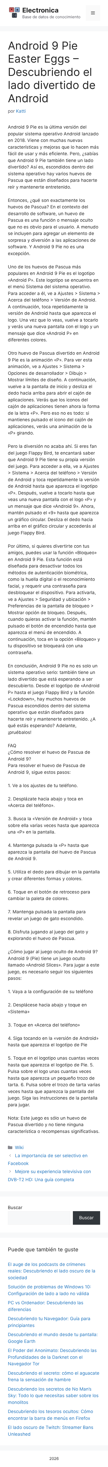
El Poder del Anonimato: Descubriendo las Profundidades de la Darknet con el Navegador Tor (52, 1357)
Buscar (15, 1207)
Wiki (19, 1147)
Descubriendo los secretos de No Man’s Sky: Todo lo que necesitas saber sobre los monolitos (53, 1395)
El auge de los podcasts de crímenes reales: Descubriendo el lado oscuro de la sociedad (51, 1271)
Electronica (40, 10)
